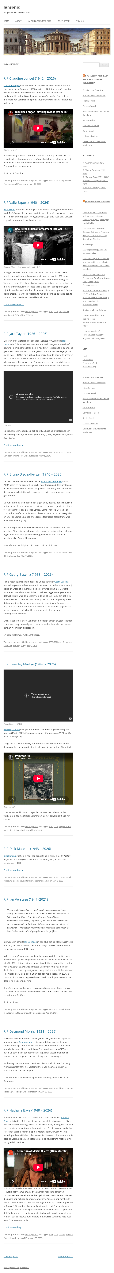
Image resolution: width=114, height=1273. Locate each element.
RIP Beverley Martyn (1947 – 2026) (30, 664)
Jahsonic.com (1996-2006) (40, 21)
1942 (51, 180)
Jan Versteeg (30, 941)
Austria (65, 311)
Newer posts (65, 1256)
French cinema (16, 1238)
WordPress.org (89, 366)
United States (30, 455)
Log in (85, 356)
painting (16, 645)
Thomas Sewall (89, 106)
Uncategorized (31, 180)
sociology (18, 1091)
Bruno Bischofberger (51, 481)
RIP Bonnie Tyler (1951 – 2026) (96, 177)
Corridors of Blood (91, 125)
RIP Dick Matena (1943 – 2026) (27, 848)
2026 (56, 180)
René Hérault (88, 131)
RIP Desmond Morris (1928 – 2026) (30, 1031)
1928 (51, 1088)
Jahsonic (12, 7)
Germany (8, 645)
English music (65, 826)
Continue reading (14, 304)
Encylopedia (64, 21)
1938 (51, 642)
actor (61, 452)
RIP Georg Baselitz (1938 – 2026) (28, 574)
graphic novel (18, 880)
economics (67, 552)
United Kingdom (21, 830)
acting (61, 180)
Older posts (11, 1256)
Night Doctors (89, 100)
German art (67, 642)
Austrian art (9, 315)
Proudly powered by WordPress (16, 1267)
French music (9, 184)
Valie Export (9, 209)
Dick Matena (10, 855)
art (60, 311)
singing (23, 184)
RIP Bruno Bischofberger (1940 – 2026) (33, 474)
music (6, 830)
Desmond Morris (27, 1042)
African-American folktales (94, 95)
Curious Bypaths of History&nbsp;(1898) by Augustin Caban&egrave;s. (94, 335)
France (68, 180)
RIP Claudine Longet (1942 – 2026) (30, 78)
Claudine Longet (12, 85)
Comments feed (90, 363)
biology (62, 1088)
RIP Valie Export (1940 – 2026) (26, 202)
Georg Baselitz (61, 581)
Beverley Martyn (12, 729)
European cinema (11, 455)
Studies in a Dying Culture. (94, 310)
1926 (51, 452)
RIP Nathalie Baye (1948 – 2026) (28, 1110)
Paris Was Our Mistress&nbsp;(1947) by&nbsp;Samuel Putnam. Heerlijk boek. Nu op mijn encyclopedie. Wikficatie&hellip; (96, 297)
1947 (51, 826)
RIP (17, 184)
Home (6, 21)
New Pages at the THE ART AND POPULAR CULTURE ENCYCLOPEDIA (95, 79)
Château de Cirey (90, 136)
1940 (51, 311)
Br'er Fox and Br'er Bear (93, 90)
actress (62, 1234)
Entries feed (88, 359)
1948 (51, 1234)
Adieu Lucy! (88, 244)
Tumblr (80, 21)
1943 (51, 877)
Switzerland (12, 556)
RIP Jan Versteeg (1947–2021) (26, 899)
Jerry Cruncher (89, 120)
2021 (56, 1009)
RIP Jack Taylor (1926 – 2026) (25, 333)
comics (62, 877)
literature (29, 880)
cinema (68, 452)
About (18, 21)
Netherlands (39, 880)
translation (38, 1013)
